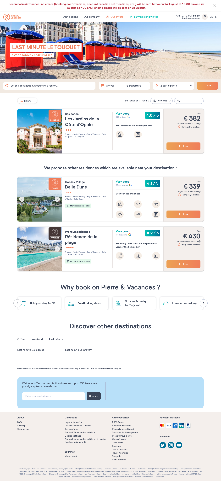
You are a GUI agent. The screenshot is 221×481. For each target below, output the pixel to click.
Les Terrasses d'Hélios (127, 469)
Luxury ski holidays (110, 469)
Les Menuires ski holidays (131, 474)
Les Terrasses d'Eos (144, 469)
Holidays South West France (123, 476)
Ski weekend (41, 469)
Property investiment (123, 429)
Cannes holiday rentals (101, 471)
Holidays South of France (144, 476)
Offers (21, 339)
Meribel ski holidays (40, 474)
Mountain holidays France (174, 471)
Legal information (74, 422)
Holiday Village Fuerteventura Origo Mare (168, 469)
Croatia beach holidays (74, 471)
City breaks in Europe (26, 471)
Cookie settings (73, 435)
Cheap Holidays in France (102, 476)
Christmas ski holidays (193, 469)
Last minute (56, 339)
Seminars (116, 446)
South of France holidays (137, 471)
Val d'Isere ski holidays (93, 474)
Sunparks (117, 456)
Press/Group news (122, 435)
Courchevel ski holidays (111, 474)
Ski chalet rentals (72, 469)
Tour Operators (120, 449)
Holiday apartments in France (166, 474)
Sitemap (21, 425)
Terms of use (71, 429)
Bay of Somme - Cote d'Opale (32, 55)
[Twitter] (163, 445)
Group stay (23, 429)
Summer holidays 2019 (187, 474)
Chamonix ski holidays (57, 474)
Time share (117, 442)
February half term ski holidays (91, 469)
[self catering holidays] (12, 17)
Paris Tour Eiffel (41, 471)
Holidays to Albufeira (155, 471)
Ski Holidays (23, 469)
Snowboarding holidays (56, 469)
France (68, 134)
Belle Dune (78, 199)
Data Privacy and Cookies (78, 425)
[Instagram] (171, 445)
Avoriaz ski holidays (191, 471)
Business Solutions (122, 425)
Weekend (37, 339)
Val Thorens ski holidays (74, 474)
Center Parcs (119, 459)
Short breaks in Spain (56, 471)
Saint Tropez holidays (119, 471)
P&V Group (118, 422)
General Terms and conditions (80, 432)
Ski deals (32, 469)
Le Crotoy (78, 254)
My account (71, 456)
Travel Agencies (120, 453)
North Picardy (78, 134)
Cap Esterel (159, 476)
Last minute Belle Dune (30, 350)
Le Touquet (78, 136)
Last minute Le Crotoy (78, 350)
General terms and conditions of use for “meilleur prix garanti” (85, 440)
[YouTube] (179, 445)
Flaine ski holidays (148, 474)
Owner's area (119, 439)
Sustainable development (125, 432)
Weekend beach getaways (81, 476)
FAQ (19, 422)
